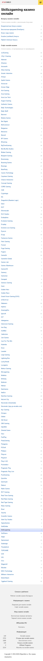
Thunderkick (5, 547)
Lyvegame (4, 365)
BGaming (4, 142)
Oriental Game (5, 430)
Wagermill (4, 564)
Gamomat (4, 276)
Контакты (21, 627)
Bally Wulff (4, 111)
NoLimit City (5, 399)
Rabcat (3, 485)
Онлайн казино (25, 636)
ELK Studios (5, 214)
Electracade (5, 210)
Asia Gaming (5, 94)
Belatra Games (6, 118)
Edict (2, 204)
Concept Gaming (6, 183)
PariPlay (4, 437)
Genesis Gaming (6, 283)
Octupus (4, 413)
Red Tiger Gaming (7, 502)
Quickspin (4, 482)
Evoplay (3, 224)
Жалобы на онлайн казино (25, 647)
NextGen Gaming (6, 396)
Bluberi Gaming (6, 152)
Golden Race (5, 293)
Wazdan (3, 567)
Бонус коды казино (7, 33)
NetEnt (3, 392)
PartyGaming (5, 440)
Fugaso (3, 252)
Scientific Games (6, 516)
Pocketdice (4, 464)
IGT (2, 317)
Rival (2, 509)
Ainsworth (4, 66)
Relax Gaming (5, 506)
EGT (2, 207)
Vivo (2, 561)
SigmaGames (5, 523)
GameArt (4, 255)
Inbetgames (5, 320)
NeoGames (4, 389)
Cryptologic (4, 193)
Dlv (2, 197)
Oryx (2, 434)
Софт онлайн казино (21, 607)
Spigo (3, 537)
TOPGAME (4, 550)
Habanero (4, 303)
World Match (5, 578)
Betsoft (3, 135)
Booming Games (6, 162)
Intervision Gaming (7, 324)
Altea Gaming (5, 70)
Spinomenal (5, 540)
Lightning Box (5, 358)
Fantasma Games (7, 238)
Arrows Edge (5, 87)
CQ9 (2, 190)
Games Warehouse (7, 265)
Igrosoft (3, 313)
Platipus (3, 451)
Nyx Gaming (5, 410)
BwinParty (4, 169)
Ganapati (4, 279)
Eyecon (3, 231)
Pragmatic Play (6, 468)
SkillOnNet (4, 526)
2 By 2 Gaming (6, 56)
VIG (2, 557)
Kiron (2, 348)
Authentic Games (6, 104)
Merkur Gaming (6, 368)
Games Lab (4, 262)
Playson (3, 454)
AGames (4, 63)
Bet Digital (4, 121)
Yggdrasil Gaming (6, 581)
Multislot (4, 382)
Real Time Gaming (7, 495)
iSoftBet (3, 331)
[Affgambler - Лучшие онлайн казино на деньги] (6, 2)
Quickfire (4, 478)
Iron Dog (4, 327)
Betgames (4, 128)
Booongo (4, 166)
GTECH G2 (4, 300)
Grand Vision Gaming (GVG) (10, 296)
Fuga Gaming (5, 248)
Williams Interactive (7, 574)
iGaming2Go (5, 310)
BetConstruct (5, 125)
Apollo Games (5, 80)
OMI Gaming (5, 423)
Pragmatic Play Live (7, 471)
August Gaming (6, 101)
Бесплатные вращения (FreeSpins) (12, 29)
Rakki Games (5, 488)
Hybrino (3, 307)
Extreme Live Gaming (8, 228)
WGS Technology (6, 571)
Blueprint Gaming (6, 156)
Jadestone (4, 334)
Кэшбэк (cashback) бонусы (10, 36)
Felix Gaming (5, 241)
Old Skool (4, 420)
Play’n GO (4, 461)
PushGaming (5, 475)
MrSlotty (4, 379)
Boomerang (4, 159)
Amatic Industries (6, 73)
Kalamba (4, 344)
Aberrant (4, 59)
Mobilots (4, 375)
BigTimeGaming (6, 145)
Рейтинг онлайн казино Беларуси (21, 596)
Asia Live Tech (6, 97)
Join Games (5, 337)
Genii (2, 286)
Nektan (3, 386)
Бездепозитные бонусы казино (11, 26)
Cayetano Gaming (7, 176)
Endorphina (4, 217)
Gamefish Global (6, 259)
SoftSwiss (4, 533)
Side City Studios (6, 519)
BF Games (4, 138)
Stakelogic (4, 543)
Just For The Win (6, 341)
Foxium (3, 245)
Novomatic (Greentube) (8, 403)
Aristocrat (4, 83)
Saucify (3, 513)
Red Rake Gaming (7, 499)
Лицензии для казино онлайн (21, 605)
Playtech (4, 458)
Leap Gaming (5, 355)
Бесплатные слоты (25, 640)
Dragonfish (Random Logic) (9, 200)
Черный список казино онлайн (21, 618)
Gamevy (4, 272)
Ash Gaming (5, 90)
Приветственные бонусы (9, 40)
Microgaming (5, 372)
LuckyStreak (5, 361)
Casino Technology (7, 173)
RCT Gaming (5, 492)
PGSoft (3, 447)
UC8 (2, 554)
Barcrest (4, 114)
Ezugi (3, 235)
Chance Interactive (7, 180)
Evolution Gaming (6, 221)
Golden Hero (5, 289)
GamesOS (4, 269)
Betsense (4, 132)
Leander (3, 351)
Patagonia (4, 444)
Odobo (3, 416)
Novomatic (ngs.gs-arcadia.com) (11, 406)
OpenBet (4, 427)
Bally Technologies (7, 108)
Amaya (3, 77)
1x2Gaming (4, 53)
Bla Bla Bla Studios (7, 149)
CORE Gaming (6, 186)
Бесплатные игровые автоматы (21, 616)
